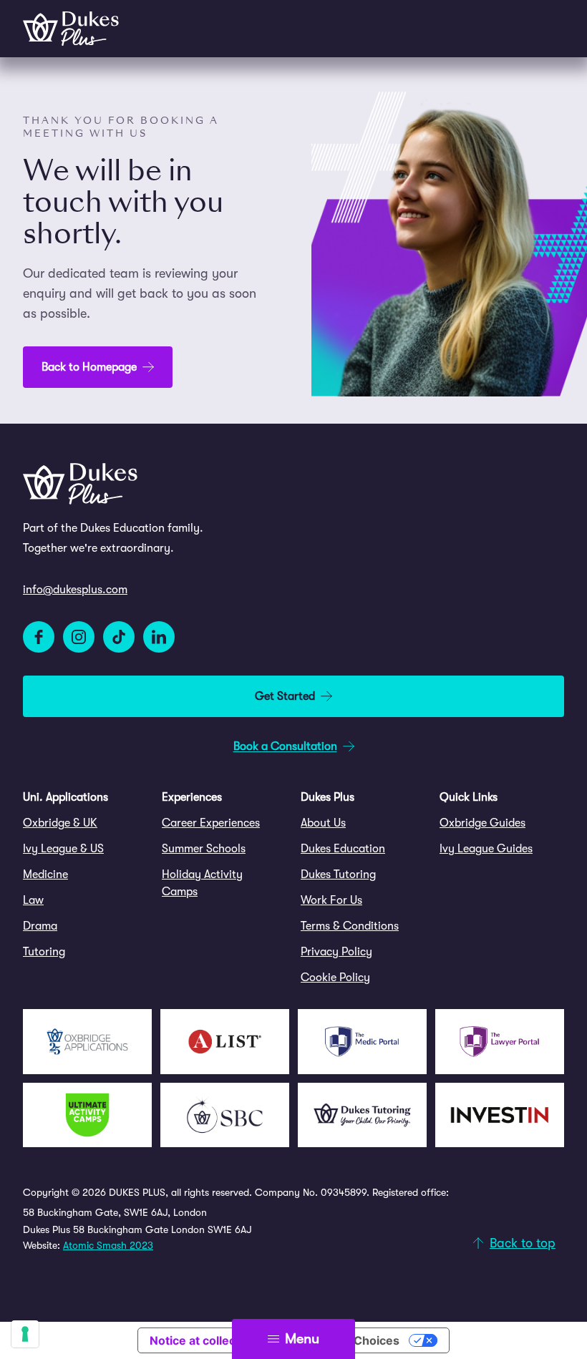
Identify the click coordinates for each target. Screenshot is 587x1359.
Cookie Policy (335, 977)
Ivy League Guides (486, 848)
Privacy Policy (336, 951)
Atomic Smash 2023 (108, 1245)
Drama (40, 926)
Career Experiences (211, 823)
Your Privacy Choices (340, 1340)
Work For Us (331, 900)
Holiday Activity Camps (202, 883)
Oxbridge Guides (482, 823)
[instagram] (78, 637)
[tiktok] (119, 637)
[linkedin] (159, 637)
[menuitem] (85, 823)
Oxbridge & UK (60, 823)
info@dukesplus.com (75, 589)
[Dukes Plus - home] (71, 28)
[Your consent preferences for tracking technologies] (25, 1334)
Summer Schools (204, 848)
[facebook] (38, 637)
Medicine (45, 874)
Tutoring (44, 951)
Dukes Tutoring (338, 874)
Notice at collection (203, 1340)
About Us (323, 823)
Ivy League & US (63, 848)
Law (33, 900)
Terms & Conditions (350, 926)
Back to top (523, 1243)
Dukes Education (343, 848)
